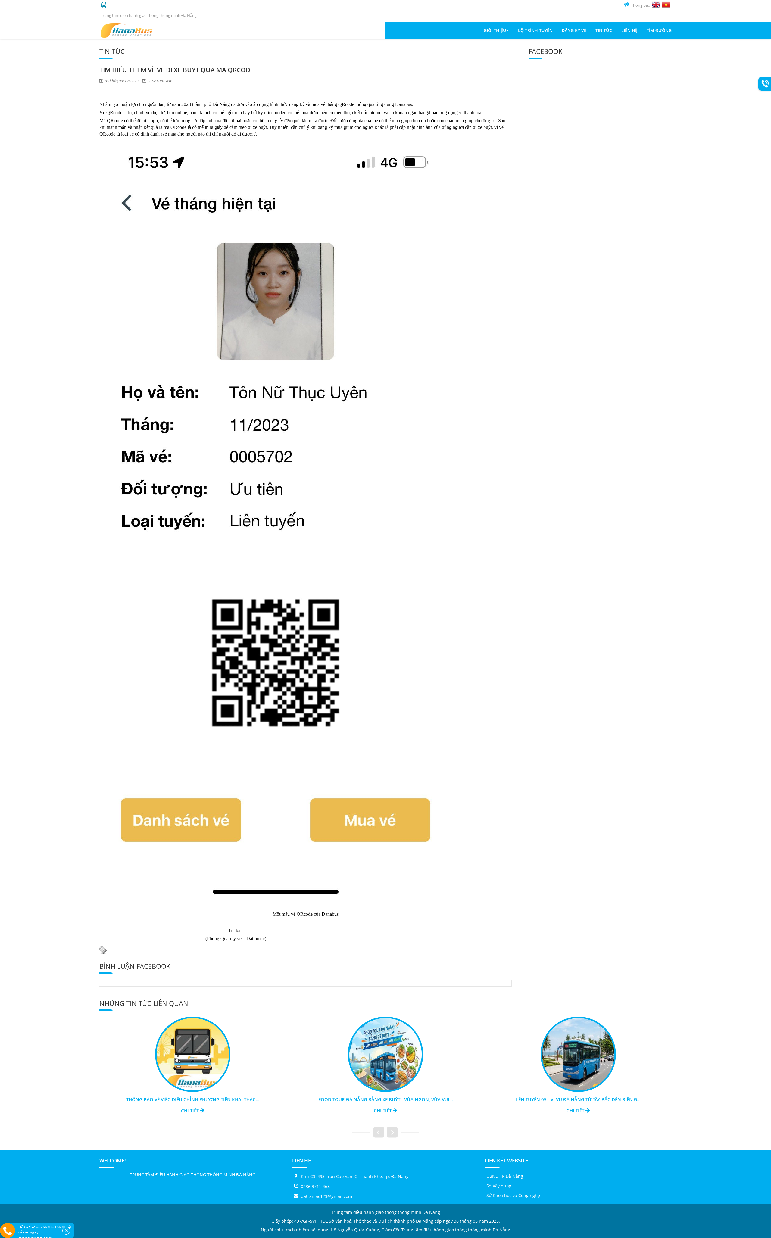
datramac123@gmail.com (326, 1196)
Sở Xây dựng (498, 1186)
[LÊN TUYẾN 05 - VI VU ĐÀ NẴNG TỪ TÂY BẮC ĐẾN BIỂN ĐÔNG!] (385, 1054)
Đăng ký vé (574, 30)
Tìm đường (659, 30)
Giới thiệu (495, 30)
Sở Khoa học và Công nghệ (513, 1195)
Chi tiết (190, 1111)
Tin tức (603, 30)
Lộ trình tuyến (535, 30)
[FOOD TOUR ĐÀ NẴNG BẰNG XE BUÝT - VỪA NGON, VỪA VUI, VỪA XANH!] (192, 1054)
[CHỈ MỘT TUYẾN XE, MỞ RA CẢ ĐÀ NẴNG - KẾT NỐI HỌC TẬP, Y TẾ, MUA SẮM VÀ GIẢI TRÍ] (578, 1054)
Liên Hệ (629, 30)
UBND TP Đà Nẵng (504, 1176)
